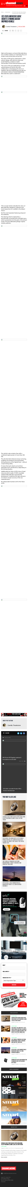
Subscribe (14, 985)
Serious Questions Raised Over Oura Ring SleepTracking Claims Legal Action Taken (19, 1019)
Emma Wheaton (22, 1043)
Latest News (14, 1016)
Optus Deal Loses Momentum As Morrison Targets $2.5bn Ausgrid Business (18, 1051)
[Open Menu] (2, 4)
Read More (4, 1157)
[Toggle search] (4, 4)
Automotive (7, 12)
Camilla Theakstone (14, 725)
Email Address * (6, 971)
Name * (4, 965)
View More (4, 1074)
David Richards (22, 1022)
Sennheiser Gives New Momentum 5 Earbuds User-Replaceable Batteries (19, 1061)
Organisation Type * (7, 977)
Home (2, 12)
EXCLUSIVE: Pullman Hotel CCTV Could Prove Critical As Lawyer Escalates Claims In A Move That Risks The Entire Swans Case (18, 1030)
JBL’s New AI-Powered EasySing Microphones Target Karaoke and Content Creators (18, 1041)
